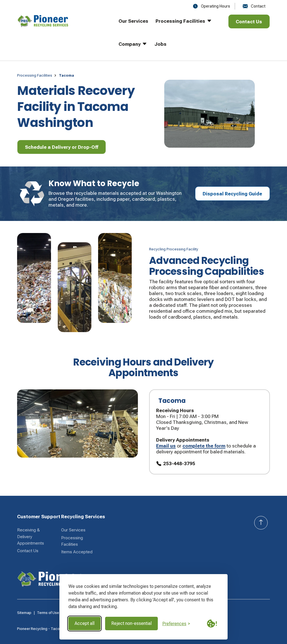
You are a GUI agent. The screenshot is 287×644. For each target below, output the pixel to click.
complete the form (203, 446)
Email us (166, 446)
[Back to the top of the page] (261, 522)
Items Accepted (76, 551)
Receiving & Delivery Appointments (30, 536)
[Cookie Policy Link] (212, 623)
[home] (59, 37)
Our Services (73, 530)
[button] (180, 25)
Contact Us (27, 550)
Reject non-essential (131, 623)
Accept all (84, 623)
